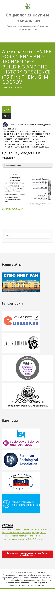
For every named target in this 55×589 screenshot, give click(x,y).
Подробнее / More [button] (13, 165)
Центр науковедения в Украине (21, 155)
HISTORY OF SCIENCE (35, 136)
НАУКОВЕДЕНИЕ (12, 141)
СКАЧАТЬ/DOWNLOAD (12, 208)
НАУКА (35, 139)
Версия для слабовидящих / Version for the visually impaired (27, 554)
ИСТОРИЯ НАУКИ (22, 139)
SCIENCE (8, 139)
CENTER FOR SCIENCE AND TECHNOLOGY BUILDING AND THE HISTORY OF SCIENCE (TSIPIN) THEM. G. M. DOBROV (27, 134)
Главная (6, 87)
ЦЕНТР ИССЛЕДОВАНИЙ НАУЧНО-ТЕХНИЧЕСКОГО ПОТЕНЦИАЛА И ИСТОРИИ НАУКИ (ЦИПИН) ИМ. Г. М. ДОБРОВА (26, 144)
